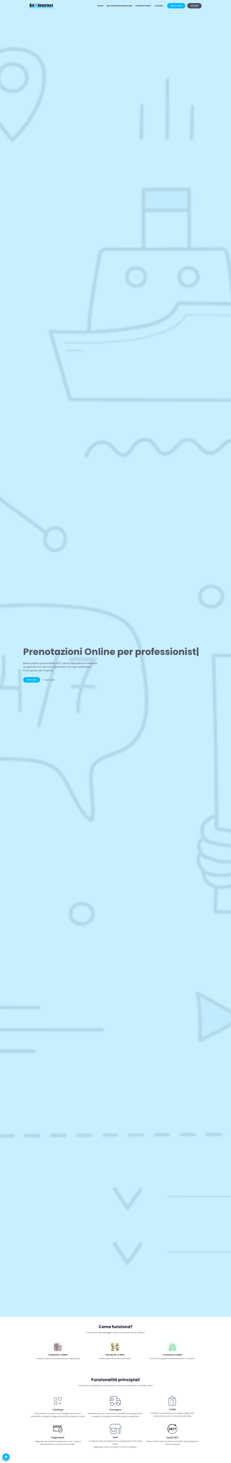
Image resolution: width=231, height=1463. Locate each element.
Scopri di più (49, 679)
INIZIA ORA (31, 679)
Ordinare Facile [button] (142, 5)
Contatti (159, 5)
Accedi (194, 5)
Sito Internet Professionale (119, 5)
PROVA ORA (176, 5)
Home (100, 5)
